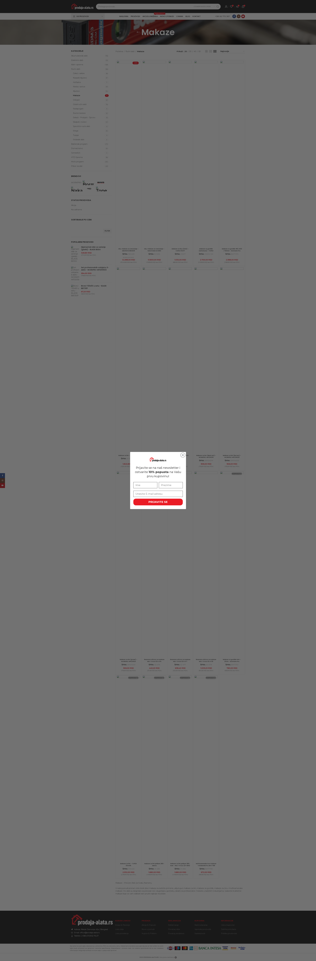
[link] (158, 459)
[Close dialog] (183, 455)
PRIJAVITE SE (158, 502)
